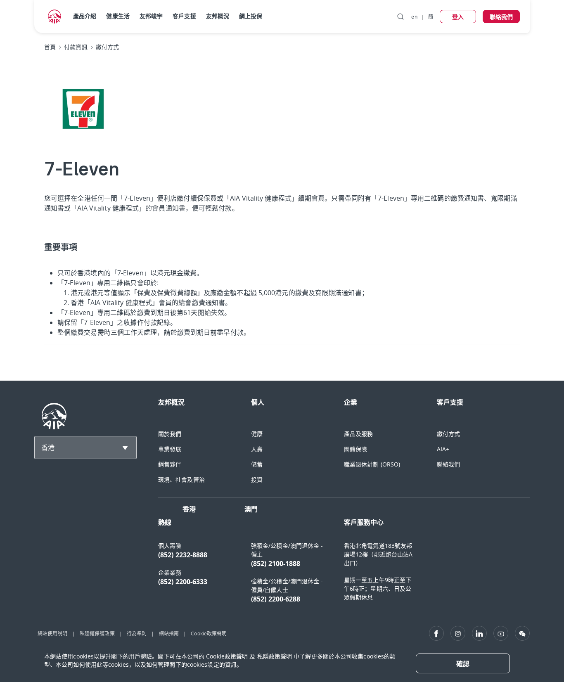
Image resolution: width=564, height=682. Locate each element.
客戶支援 (184, 16)
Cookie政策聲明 (209, 633)
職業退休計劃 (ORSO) (372, 464)
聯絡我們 (448, 464)
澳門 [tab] (251, 509)
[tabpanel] (344, 564)
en (414, 16)
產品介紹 (84, 16)
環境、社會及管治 (181, 479)
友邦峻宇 (151, 16)
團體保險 (355, 449)
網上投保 (250, 16)
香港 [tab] (189, 509)
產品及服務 (358, 434)
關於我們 (169, 434)
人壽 (257, 449)
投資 (257, 479)
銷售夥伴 (169, 464)
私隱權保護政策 (97, 633)
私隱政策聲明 (274, 656)
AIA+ (443, 449)
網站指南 (169, 633)
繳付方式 (448, 434)
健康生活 (117, 16)
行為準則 (137, 633)
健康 (257, 434)
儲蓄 (257, 464)
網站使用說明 (53, 633)
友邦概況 (217, 16)
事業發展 (169, 449)
